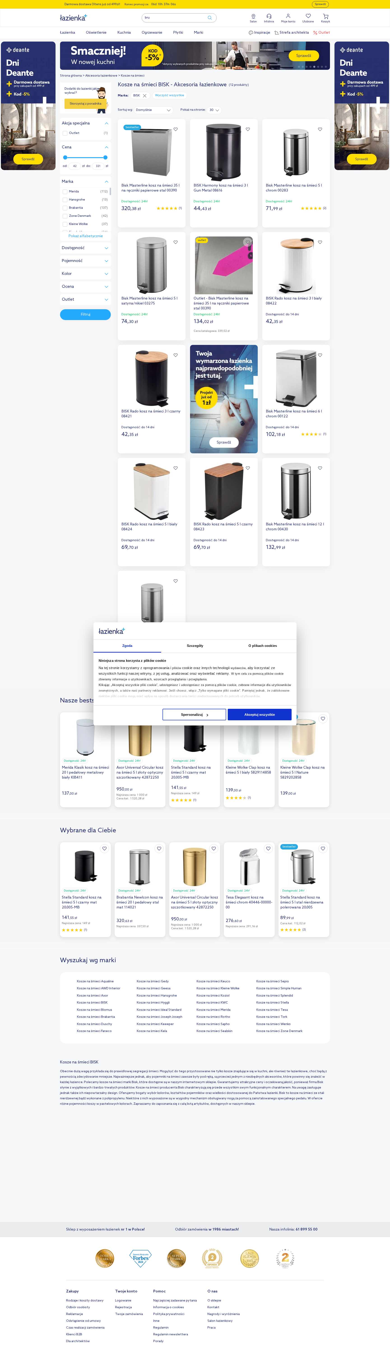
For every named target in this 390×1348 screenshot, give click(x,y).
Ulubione (308, 21)
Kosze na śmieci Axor (92, 996)
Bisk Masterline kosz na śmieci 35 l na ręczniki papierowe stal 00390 (150, 188)
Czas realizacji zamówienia (85, 1328)
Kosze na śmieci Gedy (153, 981)
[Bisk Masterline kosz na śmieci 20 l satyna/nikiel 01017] (151, 604)
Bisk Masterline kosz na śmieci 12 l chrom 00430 (295, 526)
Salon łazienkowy (220, 1321)
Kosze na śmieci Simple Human (279, 988)
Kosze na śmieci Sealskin (214, 1031)
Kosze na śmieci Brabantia (96, 1017)
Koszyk (325, 21)
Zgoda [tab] (127, 646)
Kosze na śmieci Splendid (274, 996)
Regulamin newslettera (170, 1334)
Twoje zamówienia (129, 1314)
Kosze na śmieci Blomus (94, 1010)
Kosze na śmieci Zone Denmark (279, 1031)
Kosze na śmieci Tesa (272, 1010)
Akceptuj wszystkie (259, 714)
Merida (74, 191)
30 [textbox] (212, 110)
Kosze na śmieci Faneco (94, 1031)
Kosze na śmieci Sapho (213, 1024)
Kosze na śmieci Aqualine (95, 981)
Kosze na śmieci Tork (271, 1017)
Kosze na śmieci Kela (152, 1031)
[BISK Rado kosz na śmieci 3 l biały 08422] (296, 265)
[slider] (65, 157)
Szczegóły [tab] (195, 646)
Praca (211, 1328)
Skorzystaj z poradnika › (85, 105)
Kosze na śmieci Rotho (213, 1017)
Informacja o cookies (168, 1307)
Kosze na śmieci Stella (272, 1003)
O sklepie (214, 1301)
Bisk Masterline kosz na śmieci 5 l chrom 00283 (294, 188)
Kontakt (213, 1307)
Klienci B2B (74, 1334)
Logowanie (123, 1301)
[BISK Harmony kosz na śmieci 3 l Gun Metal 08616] (224, 152)
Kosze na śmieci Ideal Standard (159, 1010)
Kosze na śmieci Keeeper (155, 1024)
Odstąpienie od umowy (83, 1321)
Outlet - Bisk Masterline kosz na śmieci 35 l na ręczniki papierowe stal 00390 (221, 303)
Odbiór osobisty (78, 1307)
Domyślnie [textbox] (144, 110)
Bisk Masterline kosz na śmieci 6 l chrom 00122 (294, 414)
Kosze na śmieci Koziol (213, 996)
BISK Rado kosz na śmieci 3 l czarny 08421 (151, 414)
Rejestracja (123, 1307)
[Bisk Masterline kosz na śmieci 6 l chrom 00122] (296, 378)
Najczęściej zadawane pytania (175, 1301)
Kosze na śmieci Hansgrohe (157, 996)
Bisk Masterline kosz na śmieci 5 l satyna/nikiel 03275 (149, 301)
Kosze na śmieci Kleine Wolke (218, 988)
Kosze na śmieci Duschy (94, 1024)
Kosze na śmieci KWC (212, 1003)
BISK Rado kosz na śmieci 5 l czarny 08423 (223, 526)
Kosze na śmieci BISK (92, 1003)
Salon (253, 21)
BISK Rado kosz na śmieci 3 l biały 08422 (294, 301)
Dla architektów (78, 1341)
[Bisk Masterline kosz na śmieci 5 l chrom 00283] (296, 152)
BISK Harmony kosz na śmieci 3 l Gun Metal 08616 (221, 188)
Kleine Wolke (78, 224)
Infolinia (269, 21)
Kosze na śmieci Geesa (153, 988)
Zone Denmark (80, 216)
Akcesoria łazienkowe (101, 76)
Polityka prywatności (168, 1314)
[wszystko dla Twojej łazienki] (83, 15)
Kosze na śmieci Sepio (272, 981)
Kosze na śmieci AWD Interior (98, 988)
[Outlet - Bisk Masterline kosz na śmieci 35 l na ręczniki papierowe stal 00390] (224, 265)
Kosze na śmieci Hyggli (153, 1003)
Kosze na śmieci (132, 76)
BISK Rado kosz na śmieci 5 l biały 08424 (149, 526)
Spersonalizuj (192, 714)
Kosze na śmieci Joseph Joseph (159, 1017)
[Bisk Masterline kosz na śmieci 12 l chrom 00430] (296, 491)
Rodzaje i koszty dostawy (85, 1301)
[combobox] (153, 110)
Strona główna (71, 76)
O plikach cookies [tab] (262, 646)
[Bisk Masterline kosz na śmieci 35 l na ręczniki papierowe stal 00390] (151, 152)
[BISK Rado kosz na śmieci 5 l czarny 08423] (224, 491)
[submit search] (207, 18)
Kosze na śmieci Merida (213, 1010)
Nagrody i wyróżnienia (223, 1314)
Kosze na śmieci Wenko (273, 1024)
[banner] (28, 106)
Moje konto (288, 21)
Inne (156, 1321)
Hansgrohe (77, 199)
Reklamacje (74, 1314)
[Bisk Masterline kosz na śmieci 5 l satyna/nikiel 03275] (151, 265)
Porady (158, 1341)
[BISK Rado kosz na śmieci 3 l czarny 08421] (151, 378)
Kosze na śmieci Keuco (213, 981)
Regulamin (161, 1328)
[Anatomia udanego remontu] (195, 56)
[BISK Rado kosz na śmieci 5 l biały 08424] (151, 491)
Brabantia (76, 208)
